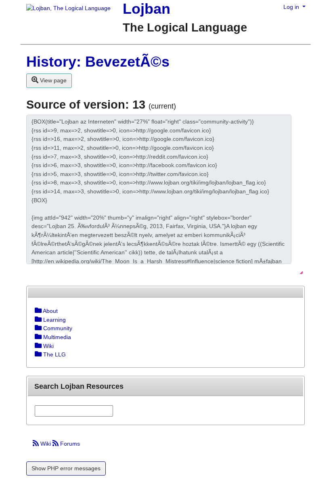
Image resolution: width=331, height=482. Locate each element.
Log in (292, 7)
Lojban (146, 8)
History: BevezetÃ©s (98, 61)
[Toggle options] (38, 311)
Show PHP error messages (66, 468)
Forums (69, 443)
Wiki (45, 443)
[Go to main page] (65, 9)
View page (52, 80)
